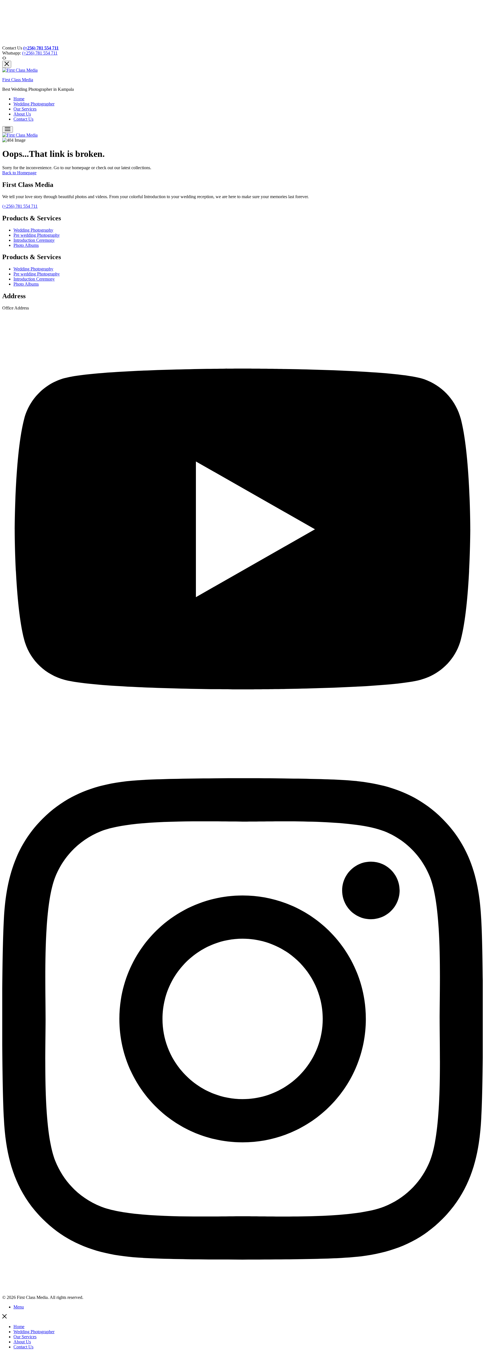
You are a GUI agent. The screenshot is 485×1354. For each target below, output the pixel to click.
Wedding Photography (33, 230)
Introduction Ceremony (34, 240)
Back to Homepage (19, 172)
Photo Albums (26, 245)
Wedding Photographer (33, 103)
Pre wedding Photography (36, 235)
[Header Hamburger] (7, 129)
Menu (18, 1307)
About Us (22, 114)
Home (18, 98)
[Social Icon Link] (242, 741)
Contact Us (23, 119)
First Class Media (17, 79)
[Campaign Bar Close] (6, 64)
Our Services (24, 109)
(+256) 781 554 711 (40, 53)
